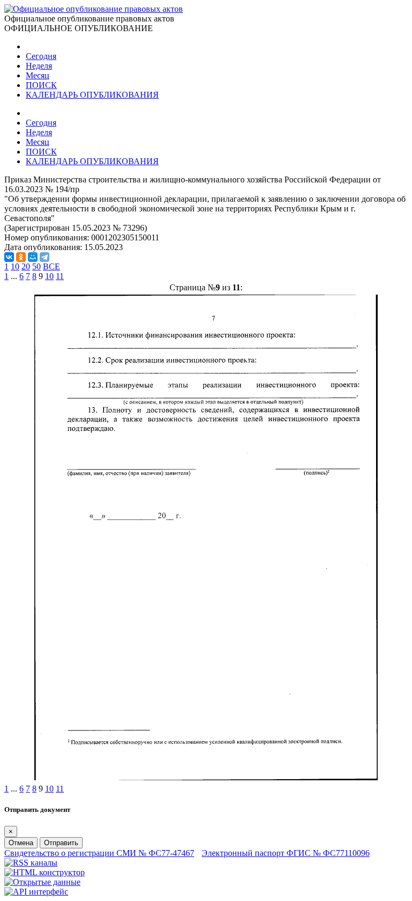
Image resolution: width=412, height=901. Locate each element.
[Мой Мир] (33, 257)
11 (60, 276)
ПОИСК (41, 85)
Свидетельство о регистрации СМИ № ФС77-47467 (99, 853)
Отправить (61, 843)
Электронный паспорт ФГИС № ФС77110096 (286, 853)
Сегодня (41, 56)
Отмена (21, 843)
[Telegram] (44, 257)
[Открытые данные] (42, 882)
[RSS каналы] (30, 862)
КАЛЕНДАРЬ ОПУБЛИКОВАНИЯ (92, 94)
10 (15, 266)
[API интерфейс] (36, 891)
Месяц (37, 75)
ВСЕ (51, 266)
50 (36, 266)
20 (25, 266)
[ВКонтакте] (9, 257)
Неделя (39, 65)
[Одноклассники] (21, 257)
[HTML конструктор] (44, 872)
